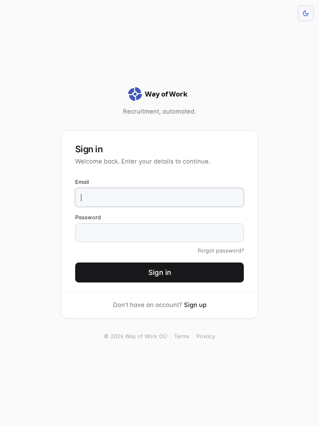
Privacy (205, 336)
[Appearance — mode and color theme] (306, 13)
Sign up (195, 305)
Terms (181, 336)
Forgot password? (221, 251)
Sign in (159, 272)
